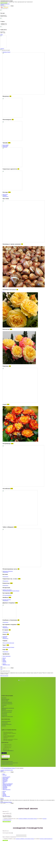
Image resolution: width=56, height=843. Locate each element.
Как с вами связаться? (7, 815)
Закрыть (2, 799)
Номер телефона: (6, 813)
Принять (10, 802)
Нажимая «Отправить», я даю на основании (28, 838)
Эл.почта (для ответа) (7, 832)
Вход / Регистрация (6, 796)
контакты (2, 48)
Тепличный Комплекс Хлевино (9, 768)
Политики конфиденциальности (46, 838)
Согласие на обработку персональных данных (27, 818)
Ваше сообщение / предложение (9, 836)
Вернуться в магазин (4, 675)
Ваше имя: (5, 811)
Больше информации (4, 802)
